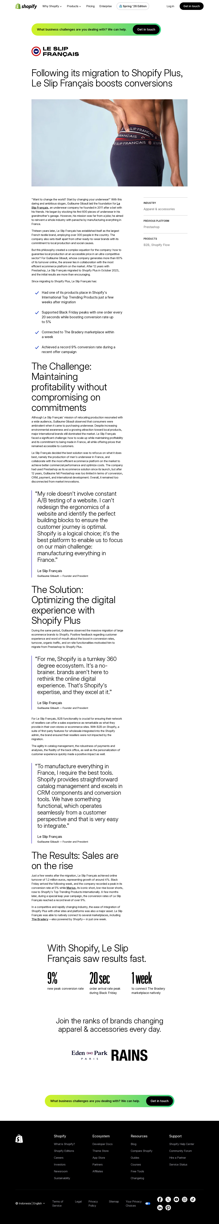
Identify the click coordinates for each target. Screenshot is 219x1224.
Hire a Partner (177, 1157)
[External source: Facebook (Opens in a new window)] (160, 1199)
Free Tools (137, 1171)
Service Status (178, 1164)
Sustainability (62, 1178)
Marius (71, 888)
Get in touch (191, 6)
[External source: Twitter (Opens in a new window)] (168, 1199)
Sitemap (114, 1201)
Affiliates (97, 1171)
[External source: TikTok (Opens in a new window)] (193, 1199)
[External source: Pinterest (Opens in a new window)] (168, 1207)
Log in (170, 6)
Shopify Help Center (181, 1144)
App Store (98, 1157)
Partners (97, 1164)
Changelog (137, 1178)
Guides (135, 1157)
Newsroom (61, 1171)
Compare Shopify (141, 1151)
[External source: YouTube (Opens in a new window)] (176, 1199)
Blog (133, 1144)
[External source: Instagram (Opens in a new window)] (184, 1199)
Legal (78, 1201)
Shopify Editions (64, 1151)
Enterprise (105, 6)
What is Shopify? (64, 1144)
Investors (60, 1164)
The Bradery (39, 919)
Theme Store (100, 1151)
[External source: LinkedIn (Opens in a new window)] (160, 1207)
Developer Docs (102, 1144)
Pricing (90, 6)
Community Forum (180, 1151)
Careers (58, 1157)
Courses (136, 1164)
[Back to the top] (19, 1138)
